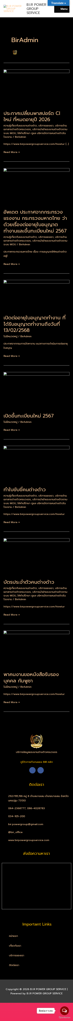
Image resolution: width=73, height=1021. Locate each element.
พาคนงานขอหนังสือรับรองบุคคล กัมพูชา (31, 677)
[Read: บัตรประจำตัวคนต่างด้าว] (36, 556)
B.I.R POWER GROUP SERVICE (36, 8)
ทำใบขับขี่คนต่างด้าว (25, 489)
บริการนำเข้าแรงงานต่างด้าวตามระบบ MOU (35, 242)
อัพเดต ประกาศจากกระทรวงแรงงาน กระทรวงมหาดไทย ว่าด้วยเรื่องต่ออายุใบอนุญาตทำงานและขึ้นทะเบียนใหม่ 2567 (35, 221)
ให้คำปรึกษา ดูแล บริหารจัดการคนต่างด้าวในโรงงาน (35, 135)
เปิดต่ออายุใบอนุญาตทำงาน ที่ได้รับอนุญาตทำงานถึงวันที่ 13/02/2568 (35, 324)
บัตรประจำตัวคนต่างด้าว (29, 582)
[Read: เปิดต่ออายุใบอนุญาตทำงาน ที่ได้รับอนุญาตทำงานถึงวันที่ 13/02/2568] (36, 295)
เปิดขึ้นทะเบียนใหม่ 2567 (29, 416)
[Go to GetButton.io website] (64, 1017)
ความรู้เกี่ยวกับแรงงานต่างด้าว (20, 125)
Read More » (12, 152)
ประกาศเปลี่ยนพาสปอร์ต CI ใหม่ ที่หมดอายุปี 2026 (32, 116)
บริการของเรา (46, 125)
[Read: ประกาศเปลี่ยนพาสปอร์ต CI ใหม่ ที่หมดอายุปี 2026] (36, 88)
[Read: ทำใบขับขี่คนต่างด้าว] (36, 464)
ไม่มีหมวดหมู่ (10, 336)
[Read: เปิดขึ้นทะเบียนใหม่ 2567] (36, 390)
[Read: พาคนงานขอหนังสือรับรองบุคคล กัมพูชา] (36, 649)
